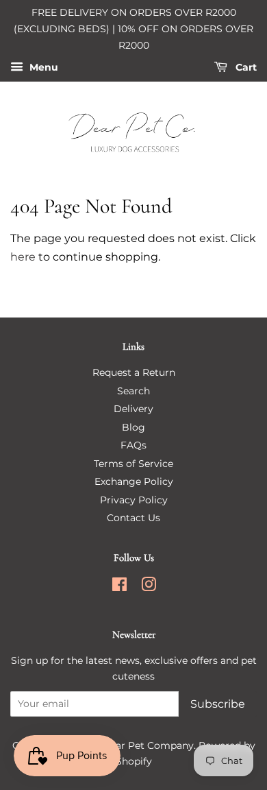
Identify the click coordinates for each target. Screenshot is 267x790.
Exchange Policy (133, 481)
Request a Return (133, 372)
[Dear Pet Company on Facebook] (119, 587)
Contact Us (133, 517)
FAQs (133, 445)
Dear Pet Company (148, 745)
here (23, 256)
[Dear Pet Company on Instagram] (148, 587)
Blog (133, 427)
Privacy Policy (134, 499)
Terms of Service (133, 463)
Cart (245, 68)
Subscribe (217, 703)
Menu (42, 68)
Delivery (133, 408)
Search (133, 390)
